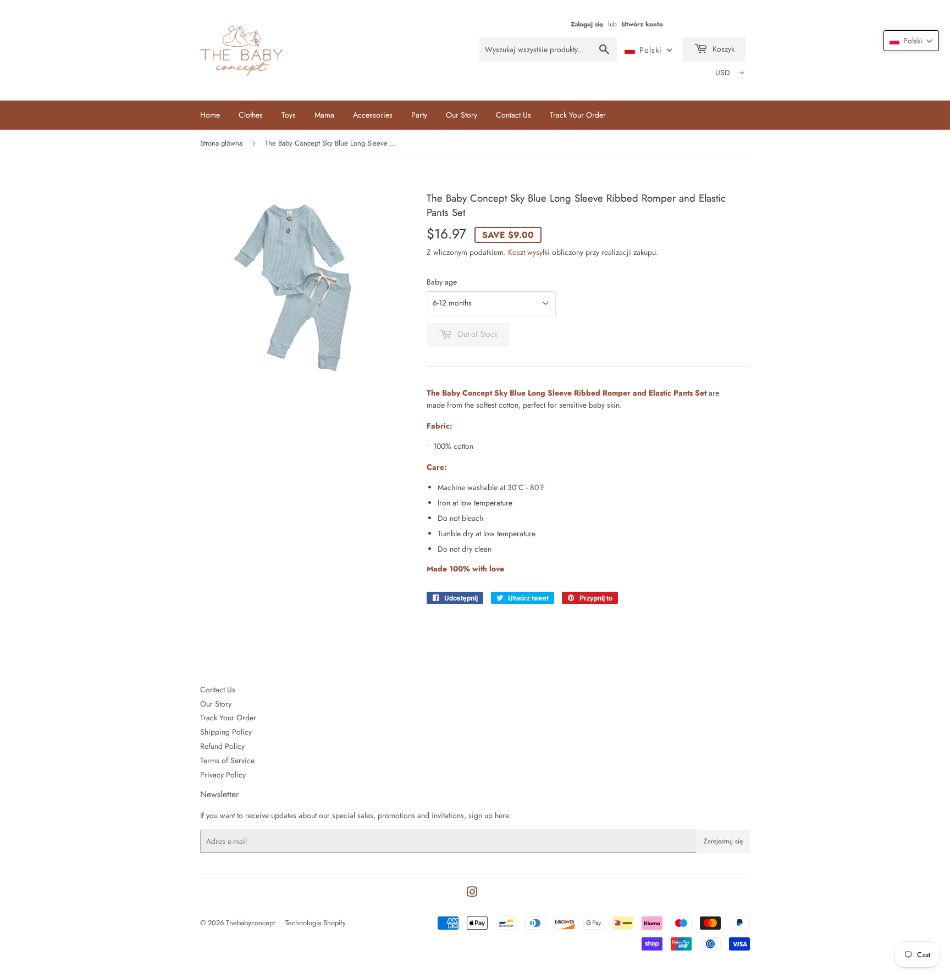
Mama (324, 114)
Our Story (461, 114)
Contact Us (513, 114)
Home (210, 114)
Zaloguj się (587, 24)
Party (419, 114)
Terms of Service (227, 760)
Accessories (373, 114)
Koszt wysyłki (529, 252)
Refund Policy (222, 746)
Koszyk (722, 48)
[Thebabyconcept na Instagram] (472, 893)
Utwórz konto (642, 24)
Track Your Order (578, 114)
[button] (911, 41)
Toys (288, 114)
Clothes (251, 114)
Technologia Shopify (315, 923)
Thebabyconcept (250, 923)
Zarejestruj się (723, 841)
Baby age (442, 281)
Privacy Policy (223, 774)
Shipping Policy (226, 731)
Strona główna (221, 143)
